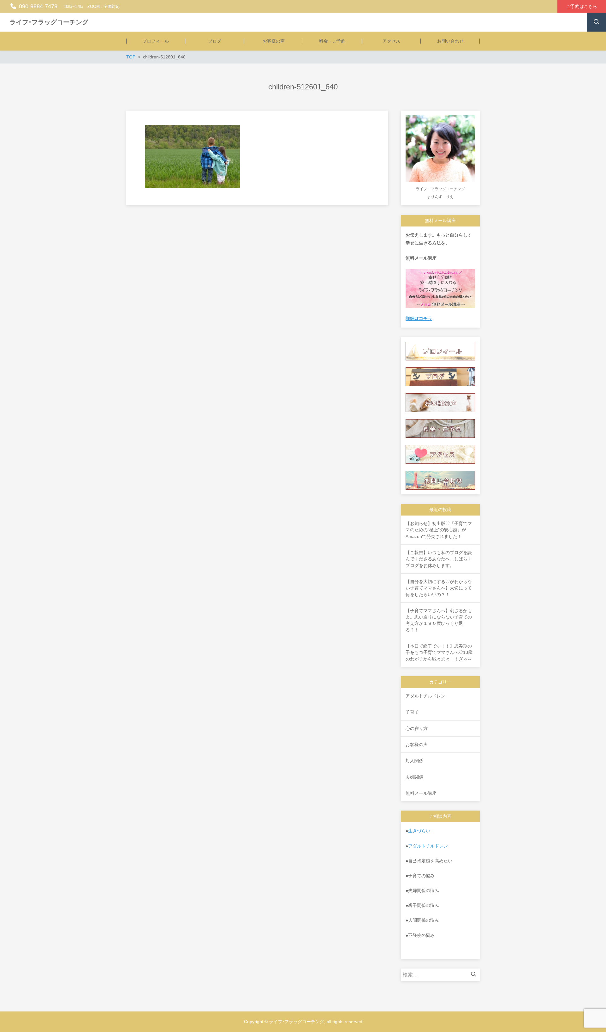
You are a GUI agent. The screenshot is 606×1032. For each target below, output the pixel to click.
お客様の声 (417, 744)
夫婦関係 (414, 777)
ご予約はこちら (581, 6)
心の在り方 (417, 728)
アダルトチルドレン (425, 695)
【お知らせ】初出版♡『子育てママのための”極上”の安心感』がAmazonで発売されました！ (439, 530)
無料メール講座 (421, 793)
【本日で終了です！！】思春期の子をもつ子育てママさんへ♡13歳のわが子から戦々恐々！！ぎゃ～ (439, 652)
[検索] (475, 975)
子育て (412, 712)
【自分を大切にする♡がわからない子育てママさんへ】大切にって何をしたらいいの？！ (439, 588)
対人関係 (414, 760)
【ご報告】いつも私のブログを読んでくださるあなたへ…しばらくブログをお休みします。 (439, 559)
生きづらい (419, 830)
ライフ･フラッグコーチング (48, 22)
